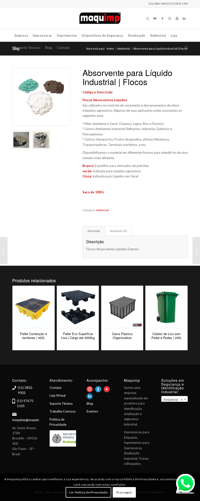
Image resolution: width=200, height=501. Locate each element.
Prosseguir (124, 492)
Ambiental (102, 210)
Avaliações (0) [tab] (118, 230)
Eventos (92, 411)
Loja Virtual (58, 395)
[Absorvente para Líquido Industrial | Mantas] (4, 250)
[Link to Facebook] (162, 18)
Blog (90, 403)
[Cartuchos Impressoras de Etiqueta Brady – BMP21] (196, 250)
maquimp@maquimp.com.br (32, 420)
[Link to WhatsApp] (147, 18)
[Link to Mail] (155, 18)
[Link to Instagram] (169, 18)
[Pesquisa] (185, 48)
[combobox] (174, 399)
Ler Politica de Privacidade (88, 492)
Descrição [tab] (94, 230)
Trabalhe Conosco (63, 411)
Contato (55, 388)
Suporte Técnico (61, 403)
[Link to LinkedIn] (184, 18)
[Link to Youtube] (176, 18)
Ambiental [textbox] (173, 400)
